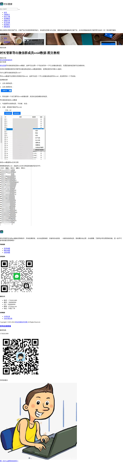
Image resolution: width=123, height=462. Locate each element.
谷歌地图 (7, 252)
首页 (5, 12)
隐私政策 (7, 26)
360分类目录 (8, 318)
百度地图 (7, 248)
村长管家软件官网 (21, 322)
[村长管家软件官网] (6, 7)
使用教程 (7, 18)
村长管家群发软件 (6, 60)
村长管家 (3, 65)
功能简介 (7, 14)
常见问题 (7, 22)
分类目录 (7, 316)
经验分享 (7, 20)
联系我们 (7, 24)
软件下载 (7, 16)
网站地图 (7, 250)
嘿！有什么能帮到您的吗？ (9, 461)
